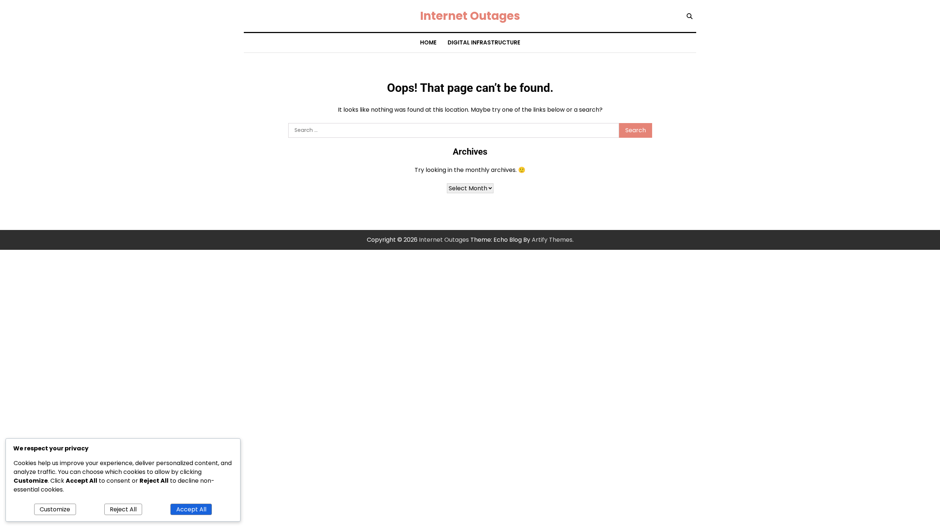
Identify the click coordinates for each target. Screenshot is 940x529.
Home (428, 42)
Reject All (123, 509)
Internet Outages (470, 16)
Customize (55, 509)
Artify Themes (552, 239)
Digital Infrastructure (484, 42)
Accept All (191, 509)
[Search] (689, 16)
